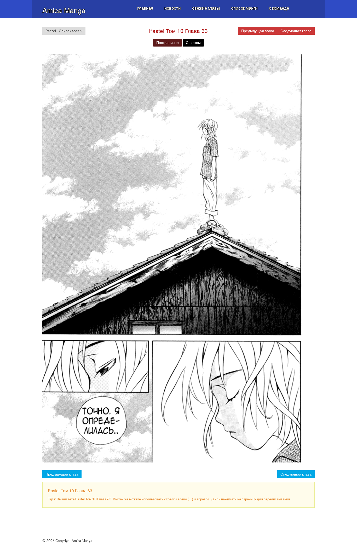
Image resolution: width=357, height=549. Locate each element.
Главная (145, 8)
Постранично (167, 42)
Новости (172, 8)
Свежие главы (206, 8)
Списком (193, 42)
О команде (279, 8)
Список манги (244, 8)
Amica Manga (63, 10)
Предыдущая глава (257, 30)
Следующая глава (296, 30)
